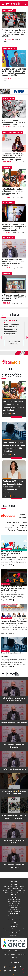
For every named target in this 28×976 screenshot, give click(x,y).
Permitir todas (14, 494)
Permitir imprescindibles (14, 503)
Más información (7, 489)
